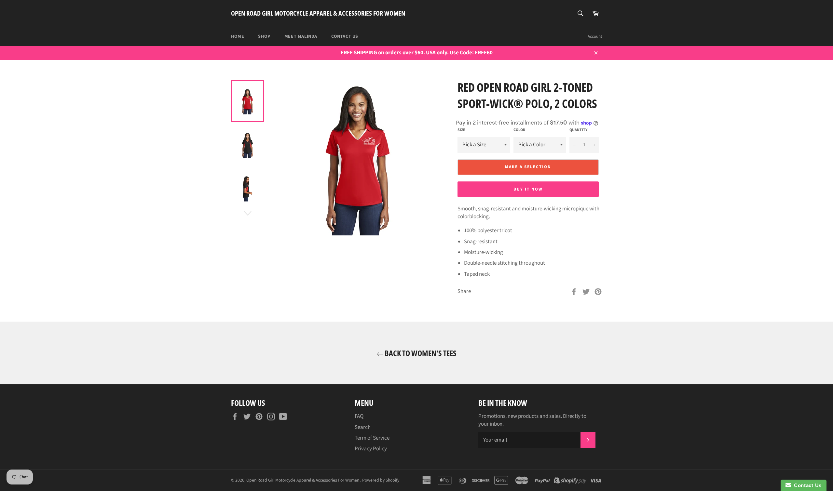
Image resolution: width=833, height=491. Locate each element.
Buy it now (528, 189)
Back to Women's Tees (420, 353)
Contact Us (344, 36)
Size (461, 130)
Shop (264, 36)
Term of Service (372, 438)
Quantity (578, 130)
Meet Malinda (300, 36)
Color (519, 130)
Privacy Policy (371, 449)
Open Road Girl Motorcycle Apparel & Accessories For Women (318, 13)
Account (595, 36)
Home (237, 36)
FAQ (359, 416)
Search (363, 427)
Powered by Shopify (380, 480)
